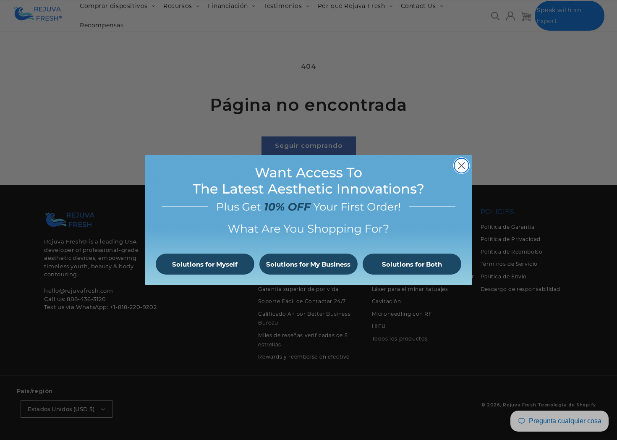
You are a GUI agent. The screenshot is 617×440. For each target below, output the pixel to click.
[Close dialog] (461, 165)
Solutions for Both (412, 264)
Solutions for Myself (205, 264)
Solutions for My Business (308, 264)
